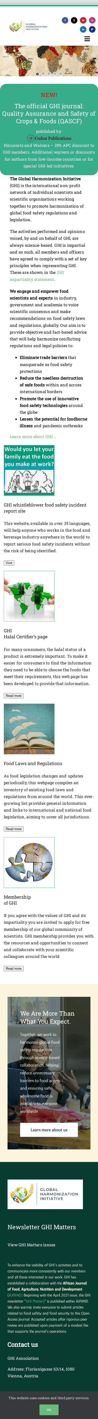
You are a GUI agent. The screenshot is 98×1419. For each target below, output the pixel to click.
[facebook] (65, 20)
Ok (49, 1410)
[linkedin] (83, 29)
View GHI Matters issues (32, 1244)
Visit (9, 563)
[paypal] (92, 29)
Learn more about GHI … (33, 436)
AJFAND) (16, 1295)
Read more (14, 696)
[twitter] (74, 20)
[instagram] (92, 20)
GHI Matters (35, 1301)
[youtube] (83, 20)
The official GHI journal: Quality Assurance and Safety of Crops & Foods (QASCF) (48, 113)
